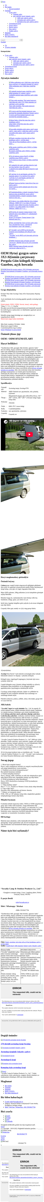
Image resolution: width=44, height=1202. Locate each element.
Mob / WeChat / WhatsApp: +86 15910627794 (20, 1107)
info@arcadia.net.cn (22, 902)
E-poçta (3, 1136)
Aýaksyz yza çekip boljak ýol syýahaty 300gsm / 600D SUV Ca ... (21, 207)
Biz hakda (8, 7)
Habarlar (8, 33)
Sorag (3, 330)
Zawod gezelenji (14, 9)
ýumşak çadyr (17, 14)
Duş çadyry (12, 29)
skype (3, 1139)
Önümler (8, 11)
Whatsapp (8, 330)
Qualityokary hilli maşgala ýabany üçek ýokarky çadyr (23, 946)
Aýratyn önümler (10, 47)
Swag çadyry (13, 25)
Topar (3, 1138)
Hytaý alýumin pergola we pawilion (20, 928)
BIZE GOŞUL (10, 34)
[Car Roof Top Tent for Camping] (11, 1063)
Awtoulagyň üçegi (15, 23)
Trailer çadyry (13, 31)
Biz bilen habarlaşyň (11, 36)
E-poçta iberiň (16, 330)
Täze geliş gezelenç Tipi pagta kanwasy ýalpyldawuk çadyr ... (22, 107)
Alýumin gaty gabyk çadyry (26, 20)
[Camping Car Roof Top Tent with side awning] (13, 1048)
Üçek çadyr (12, 12)
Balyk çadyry (13, 27)
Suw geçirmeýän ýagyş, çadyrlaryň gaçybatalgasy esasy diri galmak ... (20, 225)
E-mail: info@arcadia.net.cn (14, 1102)
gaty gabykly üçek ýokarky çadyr (24, 16)
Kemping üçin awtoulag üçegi (13, 1067)
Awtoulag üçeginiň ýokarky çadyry (15, 1052)
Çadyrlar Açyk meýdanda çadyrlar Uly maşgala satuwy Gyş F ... (21, 178)
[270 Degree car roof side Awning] (13, 1040)
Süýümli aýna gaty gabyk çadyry (27, 22)
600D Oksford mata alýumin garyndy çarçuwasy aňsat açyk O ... (21, 247)
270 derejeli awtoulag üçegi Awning (15, 1044)
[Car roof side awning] (7, 1056)
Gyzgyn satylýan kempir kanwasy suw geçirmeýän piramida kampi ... (21, 116)
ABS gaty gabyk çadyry (25, 18)
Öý (6, 5)
